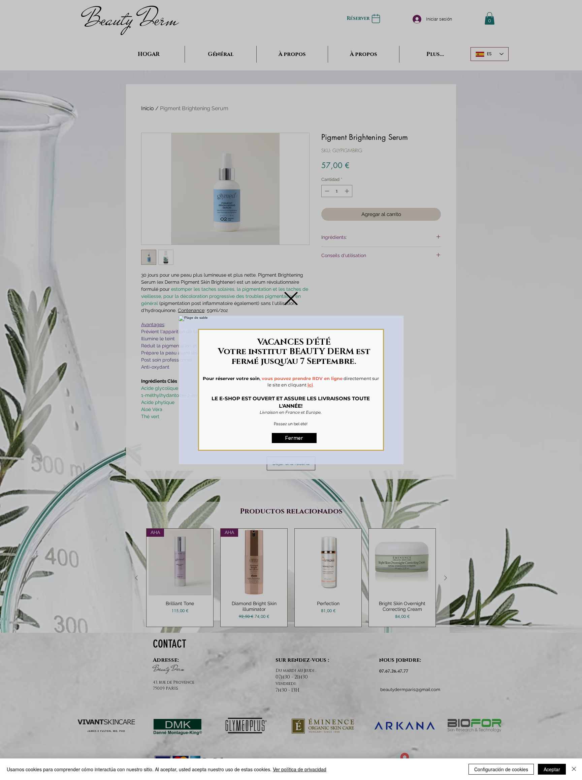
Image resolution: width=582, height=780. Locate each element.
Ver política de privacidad (299, 769)
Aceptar (552, 769)
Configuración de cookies (501, 769)
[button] (291, 298)
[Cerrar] (574, 769)
